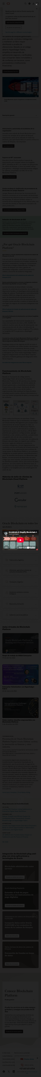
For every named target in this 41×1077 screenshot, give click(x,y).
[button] (36, 4)
